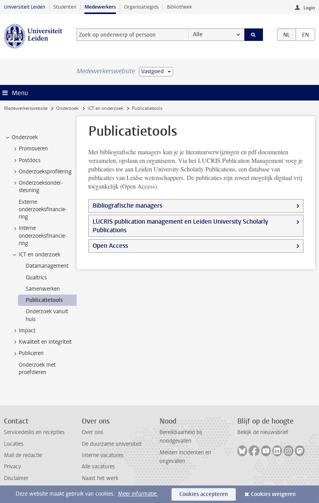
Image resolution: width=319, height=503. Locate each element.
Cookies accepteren (203, 494)
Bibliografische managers (127, 205)
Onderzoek (67, 108)
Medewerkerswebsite (25, 108)
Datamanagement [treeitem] (47, 266)
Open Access (110, 246)
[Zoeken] (253, 34)
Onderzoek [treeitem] (25, 137)
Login (309, 8)
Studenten (64, 7)
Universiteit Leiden (24, 7)
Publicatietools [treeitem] (44, 300)
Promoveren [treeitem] (33, 148)
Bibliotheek (179, 7)
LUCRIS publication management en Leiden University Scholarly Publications (180, 225)
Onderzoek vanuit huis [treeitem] (47, 315)
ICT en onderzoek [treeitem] (39, 254)
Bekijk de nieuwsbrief (262, 432)
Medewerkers (100, 7)
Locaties (13, 444)
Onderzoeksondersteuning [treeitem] (41, 186)
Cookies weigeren (273, 494)
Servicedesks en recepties (34, 432)
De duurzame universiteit (112, 444)
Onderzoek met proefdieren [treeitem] (37, 368)
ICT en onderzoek (105, 108)
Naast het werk (100, 478)
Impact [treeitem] (27, 330)
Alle (198, 34)
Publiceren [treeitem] (31, 353)
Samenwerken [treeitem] (43, 289)
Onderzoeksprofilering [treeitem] (45, 171)
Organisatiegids (141, 7)
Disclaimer (16, 478)
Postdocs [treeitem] (29, 160)
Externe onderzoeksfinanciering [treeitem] (43, 209)
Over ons (92, 432)
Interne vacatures (102, 455)
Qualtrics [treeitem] (36, 277)
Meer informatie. (138, 494)
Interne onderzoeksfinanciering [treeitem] (43, 235)
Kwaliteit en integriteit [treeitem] (45, 342)
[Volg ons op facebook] (254, 450)
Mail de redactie (23, 455)
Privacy (12, 466)
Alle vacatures (98, 466)
